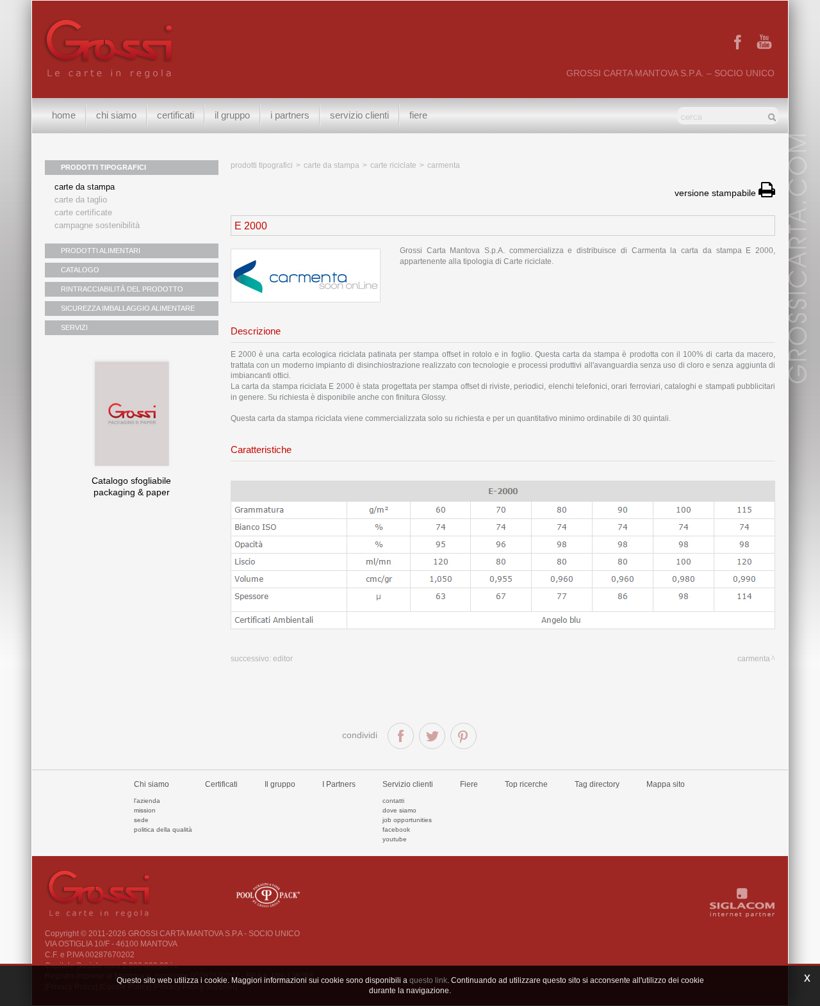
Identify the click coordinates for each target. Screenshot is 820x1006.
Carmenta (443, 165)
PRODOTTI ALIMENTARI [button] (100, 250)
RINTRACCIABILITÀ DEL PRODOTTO (122, 289)
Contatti (393, 800)
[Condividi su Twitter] (432, 736)
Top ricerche (526, 784)
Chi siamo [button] (116, 115)
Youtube (394, 839)
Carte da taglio (80, 199)
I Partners (289, 115)
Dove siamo (399, 810)
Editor (283, 658)
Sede (141, 819)
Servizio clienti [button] (359, 115)
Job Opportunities (407, 819)
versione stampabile (716, 193)
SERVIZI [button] (74, 327)
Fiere (418, 115)
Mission (145, 810)
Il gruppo (280, 784)
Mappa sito (665, 784)
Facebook (396, 829)
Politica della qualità (163, 829)
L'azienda (147, 800)
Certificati (175, 115)
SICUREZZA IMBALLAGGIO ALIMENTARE (128, 308)
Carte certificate (83, 212)
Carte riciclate (393, 165)
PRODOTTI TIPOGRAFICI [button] (103, 167)
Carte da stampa (84, 187)
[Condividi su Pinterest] (463, 736)
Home (64, 115)
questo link (428, 980)
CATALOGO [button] (80, 270)
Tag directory (597, 784)
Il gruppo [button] (232, 115)
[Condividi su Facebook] (401, 736)
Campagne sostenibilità (97, 225)
